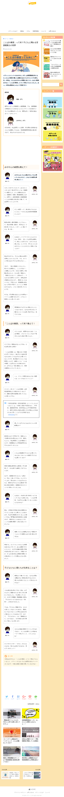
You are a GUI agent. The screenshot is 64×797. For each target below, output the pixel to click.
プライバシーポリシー (20, 792)
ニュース (43, 31)
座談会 (22, 31)
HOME (33, 789)
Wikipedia (11, 414)
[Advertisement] (32, 18)
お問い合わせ (52, 31)
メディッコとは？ (13, 31)
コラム (28, 31)
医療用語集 (36, 31)
